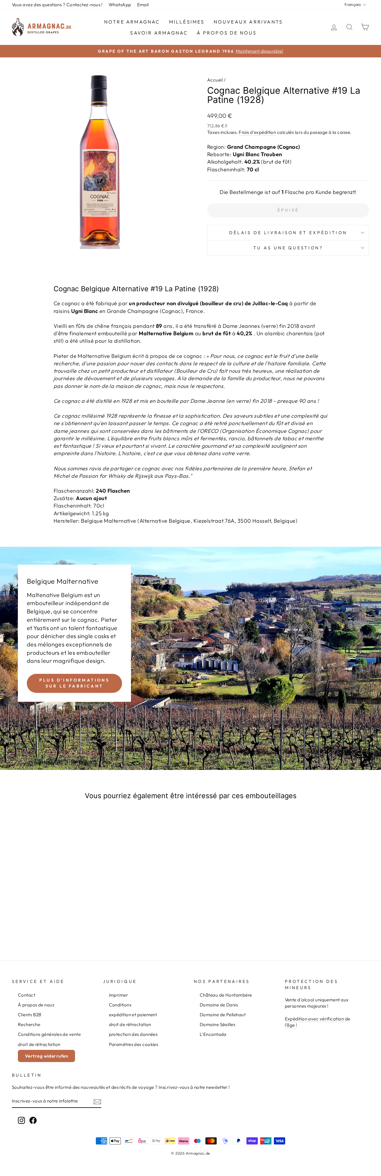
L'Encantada (213, 1034)
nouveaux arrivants (248, 22)
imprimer (118, 995)
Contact (26, 995)
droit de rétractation (39, 1044)
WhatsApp (120, 4)
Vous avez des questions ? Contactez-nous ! (57, 4)
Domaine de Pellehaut (223, 1014)
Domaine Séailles (217, 1024)
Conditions (120, 1005)
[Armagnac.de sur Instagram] (21, 1120)
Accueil (215, 80)
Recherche (29, 1024)
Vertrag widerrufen (46, 1056)
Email (143, 4)
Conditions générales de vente (49, 1034)
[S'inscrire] (97, 1101)
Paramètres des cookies (133, 1044)
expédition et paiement (133, 1014)
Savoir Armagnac (159, 33)
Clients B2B (30, 1014)
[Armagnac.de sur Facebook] (33, 1120)
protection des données (133, 1034)
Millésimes (187, 22)
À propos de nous (227, 33)
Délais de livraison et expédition (288, 232)
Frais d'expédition (257, 132)
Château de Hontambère (226, 995)
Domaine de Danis (219, 1005)
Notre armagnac (132, 22)
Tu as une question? (288, 247)
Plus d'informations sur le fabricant (74, 683)
